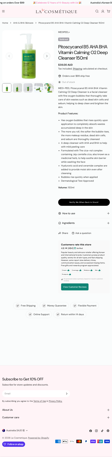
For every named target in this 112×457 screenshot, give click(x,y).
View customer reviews (74, 287)
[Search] (97, 11)
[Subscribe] (67, 394)
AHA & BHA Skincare (23, 23)
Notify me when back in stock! (84, 202)
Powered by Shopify (38, 437)
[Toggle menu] (3, 11)
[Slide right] (46, 56)
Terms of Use (39, 401)
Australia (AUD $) (15, 430)
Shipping (77, 68)
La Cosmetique (19, 437)
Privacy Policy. (55, 401)
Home (5, 23)
